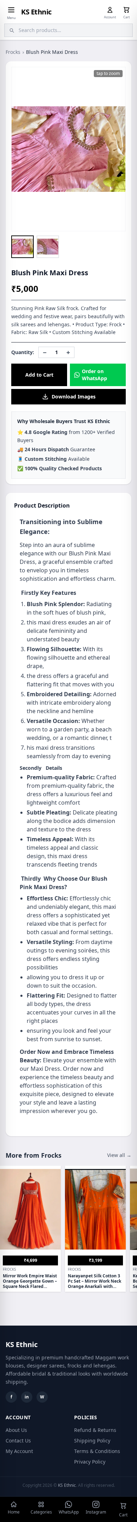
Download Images (74, 396)
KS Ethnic (36, 12)
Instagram (96, 1512)
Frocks (13, 52)
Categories (41, 1512)
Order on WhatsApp (94, 375)
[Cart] (126, 10)
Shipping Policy (92, 1440)
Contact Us (18, 1440)
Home (14, 1512)
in (27, 1397)
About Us (16, 1430)
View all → (119, 1155)
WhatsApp (69, 1512)
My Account (19, 1451)
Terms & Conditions (97, 1451)
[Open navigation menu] (11, 9)
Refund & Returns (95, 1430)
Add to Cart (39, 374)
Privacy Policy (89, 1461)
